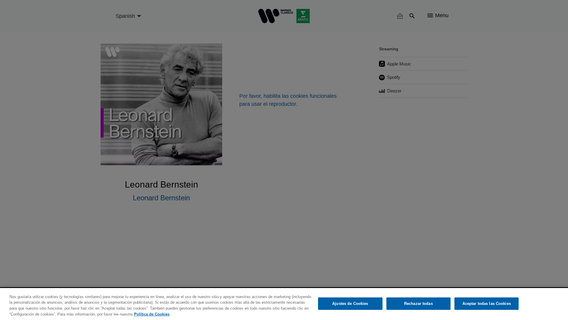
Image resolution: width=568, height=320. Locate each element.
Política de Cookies (152, 314)
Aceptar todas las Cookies (486, 303)
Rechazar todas (418, 303)
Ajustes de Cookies (350, 303)
